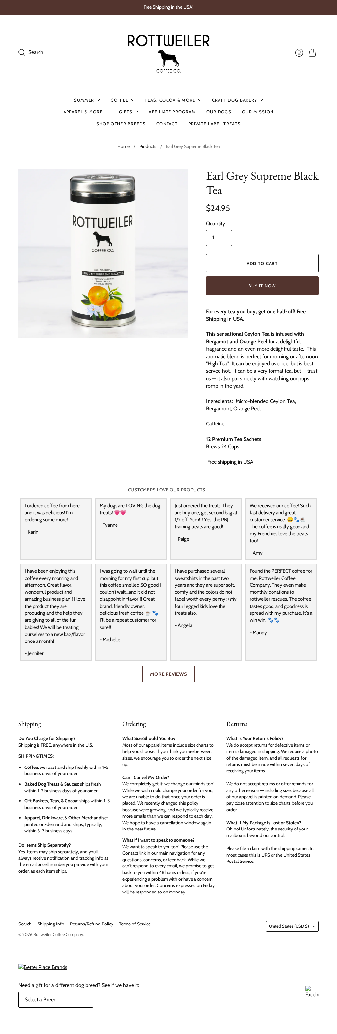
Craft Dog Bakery (234, 100)
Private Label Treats (214, 123)
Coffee (119, 100)
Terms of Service (135, 924)
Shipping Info (51, 924)
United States (289, 926)
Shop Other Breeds (121, 123)
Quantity (215, 223)
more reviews (168, 674)
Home (123, 146)
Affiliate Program (172, 111)
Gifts (126, 111)
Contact (167, 123)
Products (147, 146)
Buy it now (262, 285)
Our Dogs (218, 111)
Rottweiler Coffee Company (58, 934)
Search (25, 924)
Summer (84, 100)
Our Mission (257, 111)
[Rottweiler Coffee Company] (168, 52)
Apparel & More (83, 111)
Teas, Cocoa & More (170, 100)
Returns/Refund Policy (91, 924)
